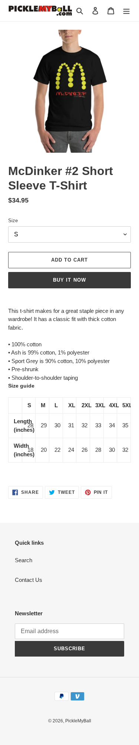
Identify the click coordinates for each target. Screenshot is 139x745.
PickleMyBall (78, 720)
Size (13, 220)
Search (23, 560)
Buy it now (69, 280)
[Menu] (126, 11)
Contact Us (28, 580)
